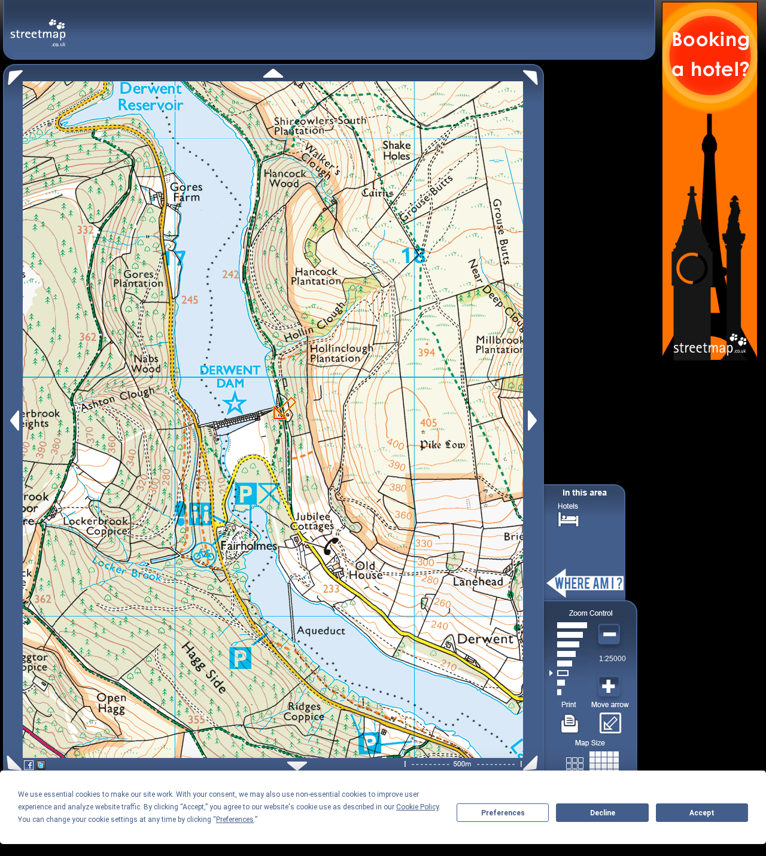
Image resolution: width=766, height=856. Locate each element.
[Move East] (534, 420)
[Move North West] (13, 74)
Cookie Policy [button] (417, 807)
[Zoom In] (610, 687)
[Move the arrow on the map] (610, 719)
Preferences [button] (235, 819)
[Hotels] (568, 518)
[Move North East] (533, 74)
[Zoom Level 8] (568, 625)
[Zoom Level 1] (568, 692)
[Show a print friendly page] (570, 719)
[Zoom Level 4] (568, 664)
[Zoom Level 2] (568, 683)
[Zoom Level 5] (568, 654)
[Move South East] (533, 763)
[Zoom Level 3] (568, 673)
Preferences (503, 813)
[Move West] (13, 420)
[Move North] (273, 73)
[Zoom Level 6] (568, 644)
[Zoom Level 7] (568, 635)
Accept (702, 813)
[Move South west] (12, 763)
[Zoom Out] (610, 635)
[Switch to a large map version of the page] (592, 763)
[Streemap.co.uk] (38, 26)
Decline (602, 813)
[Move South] (297, 766)
